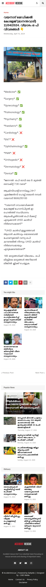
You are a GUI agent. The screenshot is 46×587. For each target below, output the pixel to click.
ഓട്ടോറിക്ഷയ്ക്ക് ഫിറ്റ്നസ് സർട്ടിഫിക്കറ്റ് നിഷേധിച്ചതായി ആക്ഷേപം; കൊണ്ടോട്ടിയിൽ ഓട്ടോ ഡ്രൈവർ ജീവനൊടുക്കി (22, 399)
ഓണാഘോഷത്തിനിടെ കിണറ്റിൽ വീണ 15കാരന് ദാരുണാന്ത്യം (12, 352)
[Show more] (30, 282)
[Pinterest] (20, 282)
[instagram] (31, 563)
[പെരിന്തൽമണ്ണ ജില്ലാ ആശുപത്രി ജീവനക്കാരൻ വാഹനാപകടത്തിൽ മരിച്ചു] (10, 451)
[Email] (25, 282)
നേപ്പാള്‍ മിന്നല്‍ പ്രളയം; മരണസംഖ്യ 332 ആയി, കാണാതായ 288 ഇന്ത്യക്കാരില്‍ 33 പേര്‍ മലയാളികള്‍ (30, 423)
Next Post (39, 373)
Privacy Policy (32, 580)
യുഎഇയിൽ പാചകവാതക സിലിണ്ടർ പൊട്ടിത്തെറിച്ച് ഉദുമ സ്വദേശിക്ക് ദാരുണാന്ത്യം (12, 316)
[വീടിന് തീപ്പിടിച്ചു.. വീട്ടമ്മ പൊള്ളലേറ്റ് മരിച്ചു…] (13, 508)
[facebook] (15, 563)
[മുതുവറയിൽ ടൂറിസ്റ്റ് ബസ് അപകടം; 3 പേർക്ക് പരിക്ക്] (10, 438)
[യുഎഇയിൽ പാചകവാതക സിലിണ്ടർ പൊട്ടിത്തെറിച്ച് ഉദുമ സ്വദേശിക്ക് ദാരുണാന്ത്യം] (13, 302)
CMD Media (24, 575)
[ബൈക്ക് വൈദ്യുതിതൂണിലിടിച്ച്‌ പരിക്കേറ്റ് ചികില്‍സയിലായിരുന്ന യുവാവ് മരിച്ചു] (33, 508)
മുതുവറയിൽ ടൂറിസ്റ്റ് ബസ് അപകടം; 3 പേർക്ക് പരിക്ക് (28, 437)
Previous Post (8, 373)
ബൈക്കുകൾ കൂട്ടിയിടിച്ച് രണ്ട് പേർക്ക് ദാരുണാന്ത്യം (12, 491)
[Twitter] (11, 282)
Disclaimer (23, 583)
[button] (3, 3)
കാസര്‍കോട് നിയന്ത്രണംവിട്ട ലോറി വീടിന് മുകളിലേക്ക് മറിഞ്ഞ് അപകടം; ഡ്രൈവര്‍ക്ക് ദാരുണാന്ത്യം (32, 318)
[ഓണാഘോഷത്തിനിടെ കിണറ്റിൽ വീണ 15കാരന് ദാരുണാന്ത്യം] (13, 339)
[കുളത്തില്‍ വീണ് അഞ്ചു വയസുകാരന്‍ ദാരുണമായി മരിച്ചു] (33, 479)
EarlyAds (31, 573)
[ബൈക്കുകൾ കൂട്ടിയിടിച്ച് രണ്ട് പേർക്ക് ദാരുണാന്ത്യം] (13, 479)
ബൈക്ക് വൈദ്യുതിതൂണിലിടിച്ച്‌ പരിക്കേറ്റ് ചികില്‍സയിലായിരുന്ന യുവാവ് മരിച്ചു (32, 522)
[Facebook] (6, 282)
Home (6, 13)
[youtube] (26, 563)
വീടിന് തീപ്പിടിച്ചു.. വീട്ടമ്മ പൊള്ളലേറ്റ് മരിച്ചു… (12, 520)
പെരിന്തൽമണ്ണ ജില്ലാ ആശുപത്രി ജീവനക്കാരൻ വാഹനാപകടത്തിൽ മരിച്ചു (28, 453)
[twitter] (20, 563)
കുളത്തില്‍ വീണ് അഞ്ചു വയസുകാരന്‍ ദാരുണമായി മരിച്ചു (32, 492)
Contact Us (20, 580)
